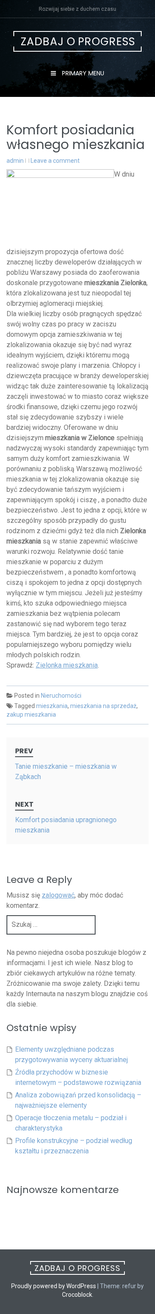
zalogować (58, 895)
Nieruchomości (61, 695)
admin (15, 160)
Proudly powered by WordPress (53, 1286)
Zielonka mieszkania (67, 665)
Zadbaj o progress (78, 41)
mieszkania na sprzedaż (103, 705)
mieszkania (52, 705)
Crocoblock (77, 1294)
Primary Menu (82, 73)
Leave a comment (55, 160)
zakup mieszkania (31, 714)
